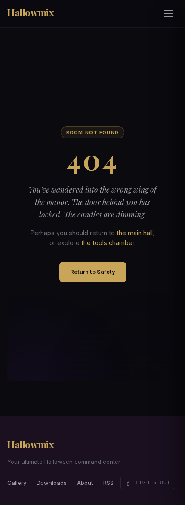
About (85, 482)
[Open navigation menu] (169, 13)
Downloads (52, 482)
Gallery (16, 482)
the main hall (135, 232)
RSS (108, 482)
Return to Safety (92, 271)
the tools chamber (107, 242)
